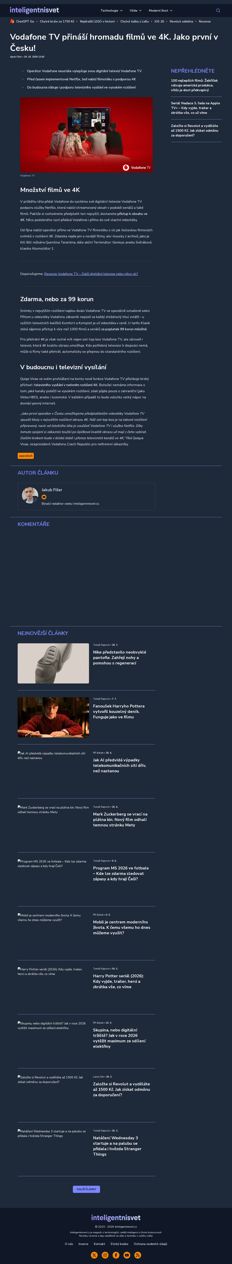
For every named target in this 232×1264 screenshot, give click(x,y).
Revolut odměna (181, 21)
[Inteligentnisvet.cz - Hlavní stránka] (34, 10)
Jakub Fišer (16, 56)
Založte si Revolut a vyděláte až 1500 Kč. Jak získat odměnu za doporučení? (194, 131)
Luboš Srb (98, 1076)
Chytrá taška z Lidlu (134, 21)
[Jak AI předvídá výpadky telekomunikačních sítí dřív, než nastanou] (53, 771)
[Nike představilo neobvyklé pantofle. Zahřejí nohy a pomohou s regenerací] (53, 663)
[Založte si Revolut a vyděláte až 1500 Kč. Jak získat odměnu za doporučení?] (53, 1095)
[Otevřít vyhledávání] (218, 10)
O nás (69, 1244)
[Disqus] (116, 576)
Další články (86, 1189)
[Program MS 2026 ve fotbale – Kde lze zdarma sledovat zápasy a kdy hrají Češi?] (53, 879)
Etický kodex (119, 1244)
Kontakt (99, 1244)
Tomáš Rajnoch (101, 645)
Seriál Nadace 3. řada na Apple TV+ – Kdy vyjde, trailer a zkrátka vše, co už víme (195, 108)
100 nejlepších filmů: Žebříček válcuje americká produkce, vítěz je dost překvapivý (194, 85)
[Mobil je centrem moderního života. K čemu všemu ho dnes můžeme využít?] (53, 933)
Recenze (205, 21)
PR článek (98, 752)
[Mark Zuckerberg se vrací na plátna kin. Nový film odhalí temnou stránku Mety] (53, 825)
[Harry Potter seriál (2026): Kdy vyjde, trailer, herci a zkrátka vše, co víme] (53, 987)
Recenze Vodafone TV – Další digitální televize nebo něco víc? (91, 274)
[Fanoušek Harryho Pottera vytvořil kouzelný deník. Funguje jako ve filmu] (53, 717)
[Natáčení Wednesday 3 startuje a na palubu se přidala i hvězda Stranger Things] (53, 1149)
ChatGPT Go (25, 21)
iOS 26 (159, 21)
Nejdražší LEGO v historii (97, 21)
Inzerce (83, 1244)
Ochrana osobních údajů (150, 1244)
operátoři (25, 456)
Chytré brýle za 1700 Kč (57, 21)
